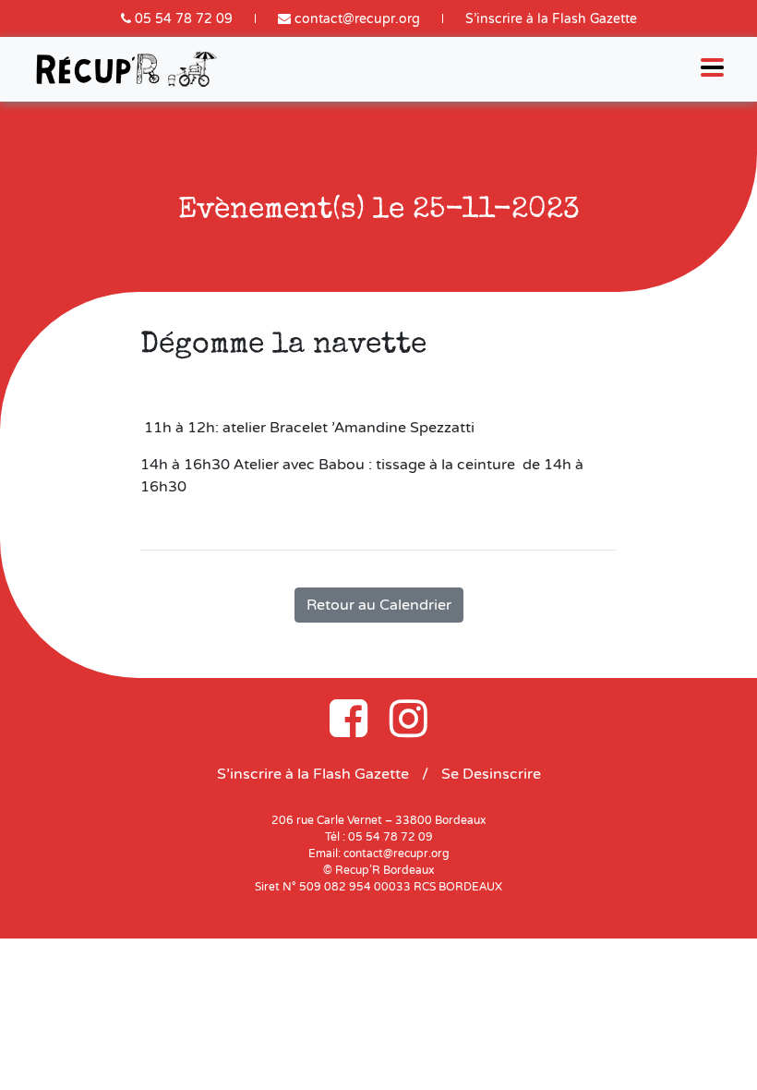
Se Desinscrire (491, 774)
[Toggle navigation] (712, 69)
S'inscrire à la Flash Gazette (551, 19)
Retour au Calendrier (378, 605)
